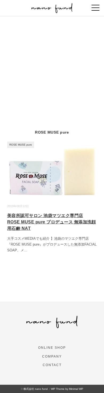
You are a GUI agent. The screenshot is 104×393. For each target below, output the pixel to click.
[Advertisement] (52, 71)
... (25, 250)
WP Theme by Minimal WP (67, 388)
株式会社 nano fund (35, 388)
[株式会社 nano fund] (52, 6)
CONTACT (52, 365)
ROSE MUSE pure (20, 144)
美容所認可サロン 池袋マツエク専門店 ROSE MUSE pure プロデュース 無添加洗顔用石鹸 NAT (51, 222)
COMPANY (52, 356)
